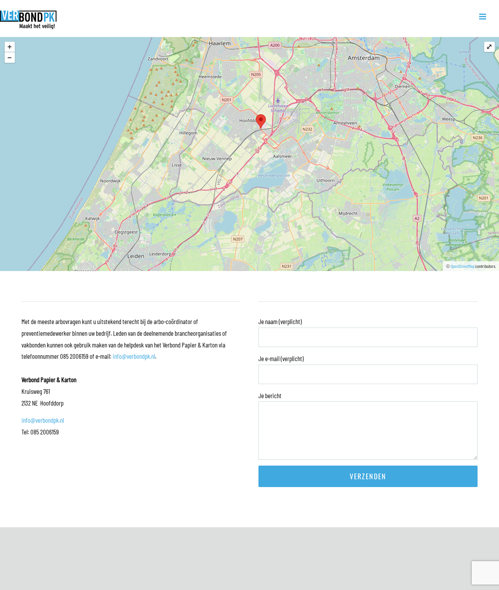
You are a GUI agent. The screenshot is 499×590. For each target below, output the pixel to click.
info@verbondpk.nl (134, 356)
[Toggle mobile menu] (483, 16)
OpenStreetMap (462, 266)
